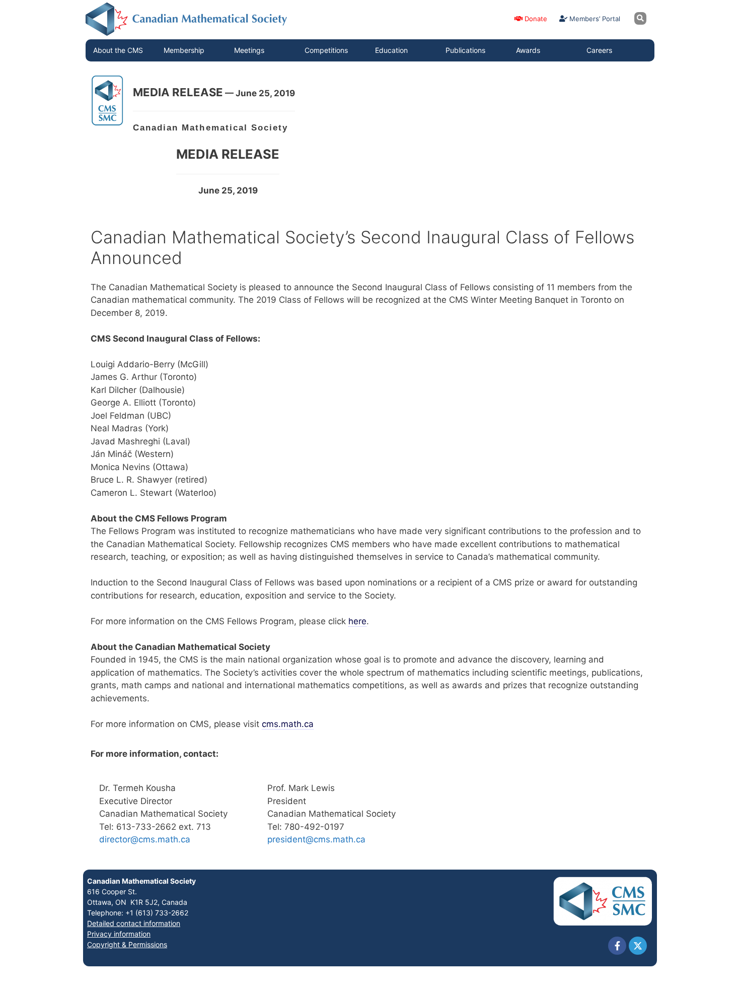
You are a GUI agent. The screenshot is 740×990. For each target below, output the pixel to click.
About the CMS (118, 50)
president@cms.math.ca (316, 839)
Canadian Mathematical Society (141, 881)
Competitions (326, 50)
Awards (528, 50)
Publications (465, 50)
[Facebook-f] (617, 946)
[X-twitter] (638, 946)
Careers (599, 50)
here (357, 621)
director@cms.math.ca (144, 839)
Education (391, 50)
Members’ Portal (593, 19)
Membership (184, 50)
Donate (535, 19)
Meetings (249, 50)
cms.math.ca (288, 724)
